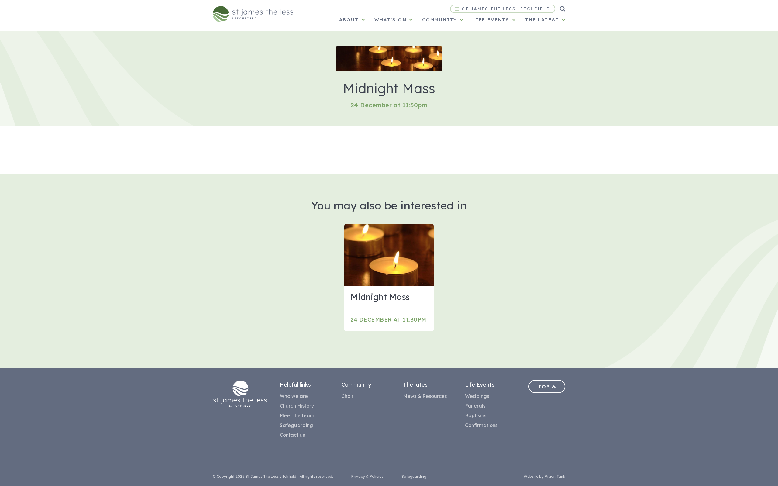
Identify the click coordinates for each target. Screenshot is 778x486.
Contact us (292, 435)
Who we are (294, 396)
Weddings (477, 396)
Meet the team (297, 415)
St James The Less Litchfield (506, 9)
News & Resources (425, 396)
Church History (297, 406)
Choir (347, 396)
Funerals (475, 406)
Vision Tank (555, 476)
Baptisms (475, 415)
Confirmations (481, 425)
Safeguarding (296, 425)
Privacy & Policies (367, 476)
